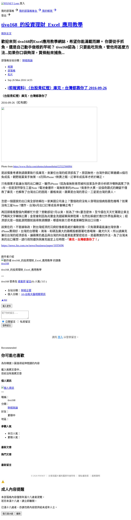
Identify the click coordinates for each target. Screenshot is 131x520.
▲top (4, 299)
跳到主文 (6, 33)
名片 (10, 74)
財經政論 (27, 60)
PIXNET (41, 476)
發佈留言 (7, 325)
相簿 (10, 66)
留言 (28, 281)
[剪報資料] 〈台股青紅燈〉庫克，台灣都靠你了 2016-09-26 (57, 88)
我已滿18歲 (8, 514)
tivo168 (5, 263)
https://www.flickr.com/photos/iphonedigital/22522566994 (42, 166)
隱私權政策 (83, 476)
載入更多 (7, 306)
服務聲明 (96, 476)
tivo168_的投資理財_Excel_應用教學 (42, 25)
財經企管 (26, 290)
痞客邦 (22, 281)
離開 (18, 514)
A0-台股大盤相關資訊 (33, 294)
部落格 (11, 70)
